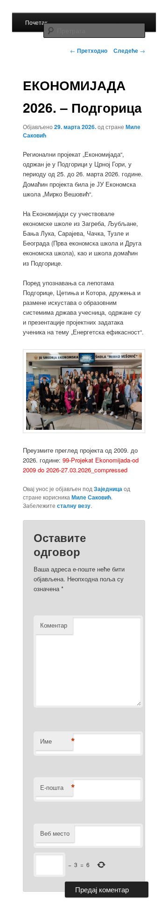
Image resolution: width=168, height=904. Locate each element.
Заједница (108, 489)
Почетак (36, 22)
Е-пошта (56, 787)
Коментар (53, 625)
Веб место (55, 833)
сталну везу (74, 505)
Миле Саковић (91, 497)
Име (56, 741)
